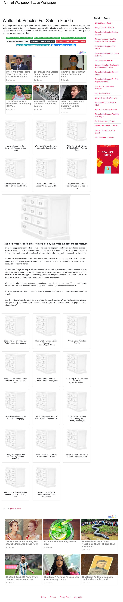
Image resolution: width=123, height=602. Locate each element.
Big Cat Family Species (104, 60)
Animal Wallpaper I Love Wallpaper (29, 2)
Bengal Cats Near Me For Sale (106, 125)
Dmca (43, 597)
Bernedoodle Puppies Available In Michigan (107, 115)
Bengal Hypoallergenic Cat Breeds (105, 131)
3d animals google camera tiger (73, 38)
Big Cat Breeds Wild (102, 93)
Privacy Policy (65, 597)
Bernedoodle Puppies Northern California (107, 54)
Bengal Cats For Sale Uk (104, 27)
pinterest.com (15, 508)
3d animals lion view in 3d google (46, 38)
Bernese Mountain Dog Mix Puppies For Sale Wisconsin (105, 40)
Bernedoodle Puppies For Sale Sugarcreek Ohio (106, 80)
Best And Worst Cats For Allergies (104, 87)
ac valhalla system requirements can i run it (33, 45)
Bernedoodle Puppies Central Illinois (106, 73)
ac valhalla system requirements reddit (70, 41)
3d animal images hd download (42, 41)
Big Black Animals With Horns (106, 98)
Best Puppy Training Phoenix (106, 109)
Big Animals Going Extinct (105, 121)
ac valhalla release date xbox (17, 41)
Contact (53, 597)
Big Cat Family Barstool (104, 23)
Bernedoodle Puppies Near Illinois (105, 47)
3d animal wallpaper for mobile (63, 45)
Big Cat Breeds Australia (104, 137)
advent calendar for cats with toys (19, 38)
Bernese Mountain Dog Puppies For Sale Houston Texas (107, 66)
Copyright (78, 597)
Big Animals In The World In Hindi (105, 103)
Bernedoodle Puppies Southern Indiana (107, 33)
